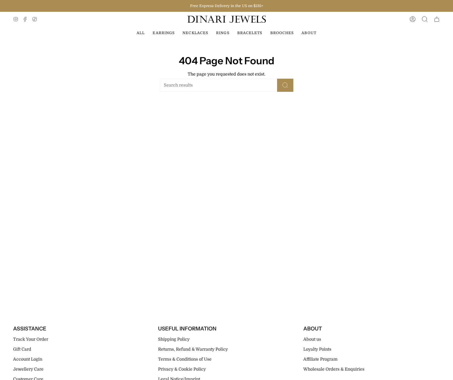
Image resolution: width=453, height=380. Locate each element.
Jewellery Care (28, 369)
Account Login (27, 359)
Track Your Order (30, 339)
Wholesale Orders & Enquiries (333, 369)
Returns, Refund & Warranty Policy (193, 349)
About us (312, 339)
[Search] (285, 85)
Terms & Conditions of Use (185, 359)
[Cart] (437, 19)
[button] (425, 19)
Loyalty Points (317, 349)
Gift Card (22, 349)
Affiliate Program (320, 359)
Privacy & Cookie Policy (182, 369)
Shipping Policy (174, 339)
